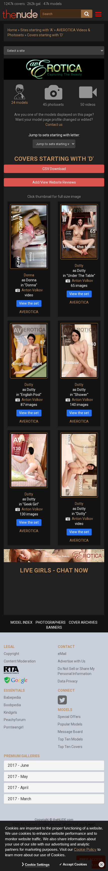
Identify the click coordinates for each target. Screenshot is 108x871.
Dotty (79, 266)
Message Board (70, 732)
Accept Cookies (75, 864)
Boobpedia (12, 705)
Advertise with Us (71, 661)
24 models (19, 103)
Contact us (54, 125)
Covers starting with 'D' (45, 35)
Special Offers (69, 717)
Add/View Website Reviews (54, 182)
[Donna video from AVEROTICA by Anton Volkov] (29, 236)
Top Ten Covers (70, 747)
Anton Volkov (32, 290)
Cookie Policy (85, 849)
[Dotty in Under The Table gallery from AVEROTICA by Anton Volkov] (79, 231)
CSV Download (54, 169)
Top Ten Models (70, 739)
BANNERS (54, 627)
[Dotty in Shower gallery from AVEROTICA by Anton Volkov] (79, 350)
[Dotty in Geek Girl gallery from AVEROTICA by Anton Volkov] (29, 460)
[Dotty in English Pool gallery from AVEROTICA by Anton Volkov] (29, 350)
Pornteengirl (13, 727)
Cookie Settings (37, 864)
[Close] (101, 864)
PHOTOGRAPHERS (51, 622)
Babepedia (12, 697)
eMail (62, 654)
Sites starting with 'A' (36, 30)
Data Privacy (68, 681)
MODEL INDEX (21, 622)
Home (12, 30)
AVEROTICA (28, 312)
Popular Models (70, 724)
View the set (29, 303)
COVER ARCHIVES (83, 622)
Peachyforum (15, 720)
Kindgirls (10, 712)
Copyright (11, 654)
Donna (29, 275)
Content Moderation (20, 661)
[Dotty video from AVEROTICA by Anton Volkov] (79, 465)
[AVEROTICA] (54, 69)
